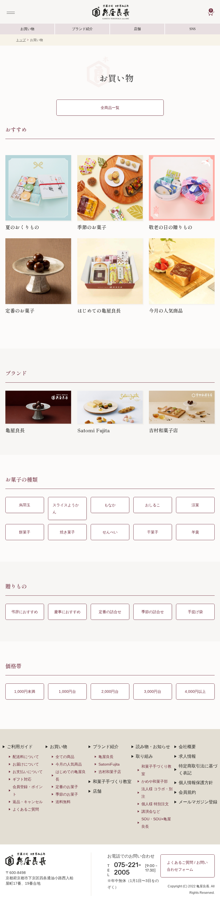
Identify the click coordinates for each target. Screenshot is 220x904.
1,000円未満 (24, 691)
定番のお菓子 (67, 787)
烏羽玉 (24, 505)
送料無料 (63, 802)
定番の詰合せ (110, 612)
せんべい (110, 532)
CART (212, 11)
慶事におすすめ (67, 612)
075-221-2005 (127, 869)
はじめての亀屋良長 (71, 775)
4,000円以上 (195, 691)
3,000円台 (152, 691)
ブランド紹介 (82, 30)
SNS (180, 30)
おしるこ (152, 505)
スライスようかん (66, 508)
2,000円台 (110, 691)
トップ (21, 40)
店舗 (137, 29)
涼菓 (195, 505)
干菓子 (152, 532)
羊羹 (195, 532)
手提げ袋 (195, 612)
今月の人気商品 (69, 764)
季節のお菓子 (67, 794)
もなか (110, 505)
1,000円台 (67, 691)
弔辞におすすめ (25, 612)
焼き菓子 (67, 532)
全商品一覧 (110, 107)
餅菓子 (24, 532)
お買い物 (27, 29)
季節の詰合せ (152, 612)
